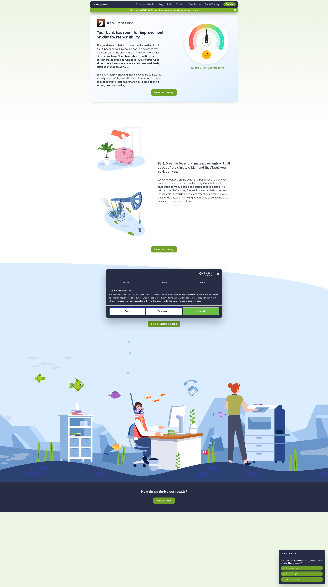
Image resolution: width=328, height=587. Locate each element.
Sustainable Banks (145, 4)
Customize (162, 311)
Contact (180, 4)
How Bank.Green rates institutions (206, 67)
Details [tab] (164, 282)
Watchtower (146, 9)
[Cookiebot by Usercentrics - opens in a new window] (201, 274)
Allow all (201, 311)
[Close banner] (218, 274)
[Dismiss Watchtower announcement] (235, 10)
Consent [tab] (125, 282)
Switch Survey (212, 4)
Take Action (195, 4)
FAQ (169, 4)
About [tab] (202, 282)
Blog (160, 4)
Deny (127, 311)
